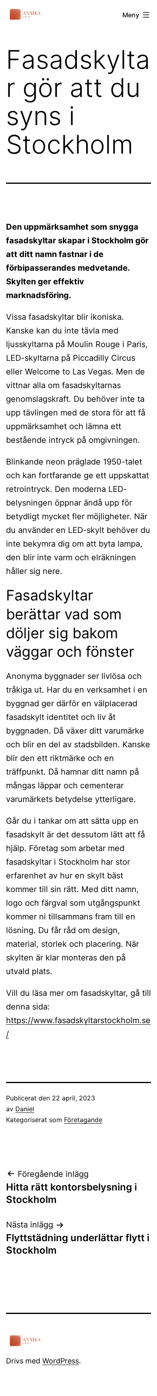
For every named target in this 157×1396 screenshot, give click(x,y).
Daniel (24, 1109)
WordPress (60, 1361)
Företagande (83, 1120)
